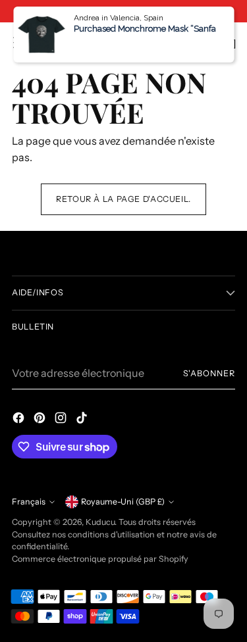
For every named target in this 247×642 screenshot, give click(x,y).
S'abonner (209, 373)
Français (28, 501)
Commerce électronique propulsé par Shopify (100, 559)
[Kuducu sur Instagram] (62, 419)
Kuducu (100, 522)
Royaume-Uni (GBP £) (123, 501)
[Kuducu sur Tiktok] (83, 419)
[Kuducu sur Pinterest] (41, 419)
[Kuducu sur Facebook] (20, 419)
